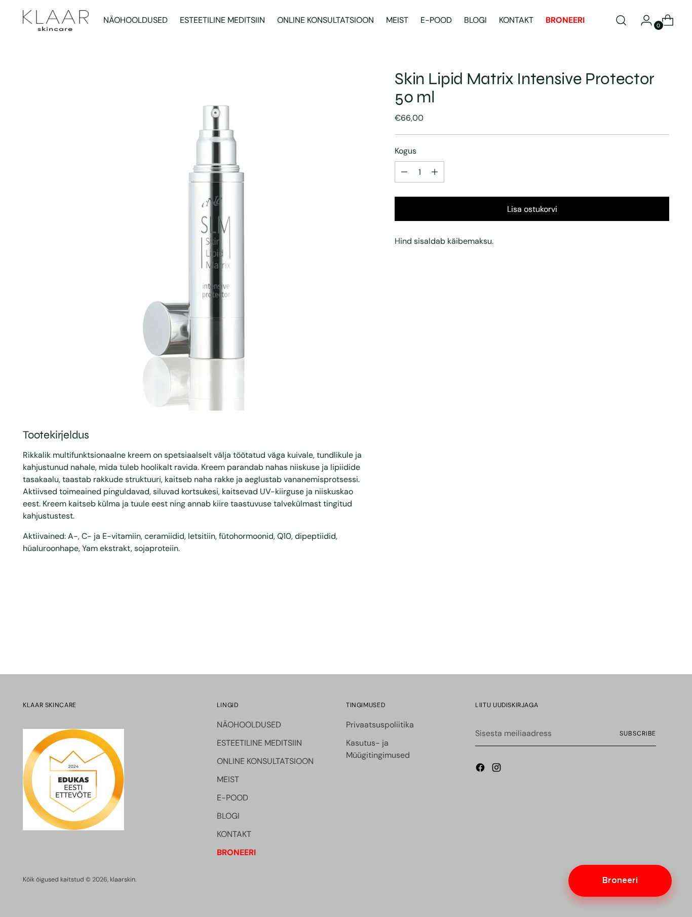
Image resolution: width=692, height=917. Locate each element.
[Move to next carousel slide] (660, 639)
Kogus (405, 150)
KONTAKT (234, 834)
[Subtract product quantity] (435, 172)
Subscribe (638, 733)
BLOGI (228, 816)
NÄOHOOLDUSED (249, 724)
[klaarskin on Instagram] (497, 769)
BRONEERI (236, 852)
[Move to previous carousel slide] (637, 639)
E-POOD (232, 797)
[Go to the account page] (642, 20)
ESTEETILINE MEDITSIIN (259, 743)
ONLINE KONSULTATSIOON (265, 761)
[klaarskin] (56, 20)
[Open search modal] (621, 20)
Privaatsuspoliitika (380, 724)
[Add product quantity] (404, 172)
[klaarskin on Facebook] (481, 769)
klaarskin (122, 879)
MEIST (228, 779)
